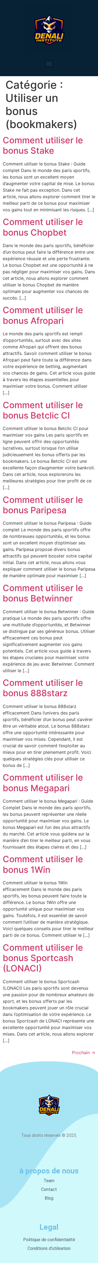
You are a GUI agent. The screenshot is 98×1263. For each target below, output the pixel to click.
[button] (49, 63)
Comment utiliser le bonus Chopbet (43, 227)
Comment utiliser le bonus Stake (43, 145)
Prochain (83, 1052)
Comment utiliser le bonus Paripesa (43, 504)
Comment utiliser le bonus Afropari (43, 315)
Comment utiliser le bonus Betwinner (43, 593)
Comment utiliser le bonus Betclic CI (43, 410)
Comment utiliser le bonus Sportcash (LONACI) (43, 958)
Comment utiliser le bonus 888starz (43, 687)
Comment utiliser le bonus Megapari (43, 782)
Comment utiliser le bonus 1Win (43, 864)
